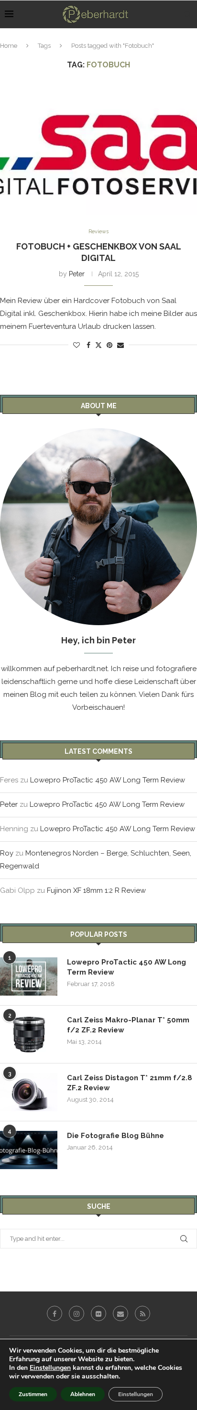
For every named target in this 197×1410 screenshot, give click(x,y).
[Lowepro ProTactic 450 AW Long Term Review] (28, 976)
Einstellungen (50, 1368)
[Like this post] (76, 345)
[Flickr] (98, 1313)
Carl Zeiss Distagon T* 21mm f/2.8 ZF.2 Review (129, 1083)
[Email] (120, 1313)
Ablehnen (82, 1394)
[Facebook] (54, 1313)
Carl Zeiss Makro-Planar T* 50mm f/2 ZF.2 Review (128, 1025)
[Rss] (142, 1313)
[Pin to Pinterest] (109, 345)
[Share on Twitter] (98, 345)
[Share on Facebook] (88, 345)
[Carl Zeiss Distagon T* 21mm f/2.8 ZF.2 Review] (28, 1092)
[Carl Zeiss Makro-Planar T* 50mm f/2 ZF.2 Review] (28, 1034)
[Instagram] (76, 1313)
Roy (6, 853)
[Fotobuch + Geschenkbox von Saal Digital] (98, 149)
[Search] (187, 14)
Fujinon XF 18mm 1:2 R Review (96, 890)
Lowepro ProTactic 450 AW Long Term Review (107, 780)
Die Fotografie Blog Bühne (115, 1135)
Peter (77, 274)
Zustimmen (33, 1394)
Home (8, 45)
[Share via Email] (120, 345)
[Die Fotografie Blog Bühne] (28, 1150)
